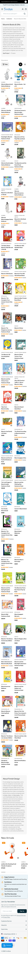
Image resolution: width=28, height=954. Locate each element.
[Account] (23, 9)
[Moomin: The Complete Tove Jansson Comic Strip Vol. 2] (7, 521)
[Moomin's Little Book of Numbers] (20, 207)
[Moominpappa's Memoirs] (20, 604)
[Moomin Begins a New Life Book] (20, 629)
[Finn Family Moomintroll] (7, 499)
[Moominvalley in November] (20, 550)
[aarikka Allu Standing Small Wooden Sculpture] (10, 850)
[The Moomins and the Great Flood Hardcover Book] (20, 153)
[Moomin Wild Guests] (7, 264)
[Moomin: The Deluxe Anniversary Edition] (7, 629)
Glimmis (3, 82)
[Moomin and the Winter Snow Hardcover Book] (7, 369)
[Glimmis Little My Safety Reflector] (7, 100)
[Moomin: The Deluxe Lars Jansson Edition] (7, 726)
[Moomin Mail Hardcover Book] (7, 604)
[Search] (25, 14)
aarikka (3, 862)
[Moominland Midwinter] (20, 521)
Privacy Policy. (6, 917)
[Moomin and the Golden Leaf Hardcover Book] (20, 676)
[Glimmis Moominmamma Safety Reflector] (20, 181)
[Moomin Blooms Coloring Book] (7, 701)
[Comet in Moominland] (20, 499)
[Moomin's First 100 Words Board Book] (20, 264)
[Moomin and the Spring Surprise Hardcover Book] (7, 578)
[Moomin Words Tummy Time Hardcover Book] (20, 344)
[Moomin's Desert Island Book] (20, 397)
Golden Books (5, 271)
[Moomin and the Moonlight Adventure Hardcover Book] (20, 652)
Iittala (5, 795)
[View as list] (25, 64)
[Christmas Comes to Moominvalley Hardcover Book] (20, 100)
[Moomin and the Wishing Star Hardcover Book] (20, 472)
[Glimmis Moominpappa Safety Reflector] (7, 207)
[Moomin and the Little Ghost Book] (20, 726)
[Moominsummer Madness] (7, 676)
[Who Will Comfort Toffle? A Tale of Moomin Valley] (20, 369)
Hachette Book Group (7, 134)
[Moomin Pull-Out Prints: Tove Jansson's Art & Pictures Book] (20, 701)
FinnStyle (7, 951)
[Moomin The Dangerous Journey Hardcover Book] (7, 318)
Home (3, 18)
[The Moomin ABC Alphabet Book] (20, 236)
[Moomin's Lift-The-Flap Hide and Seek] (20, 127)
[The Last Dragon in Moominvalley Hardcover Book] (7, 472)
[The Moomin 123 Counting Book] (7, 344)
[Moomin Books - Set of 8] (20, 74)
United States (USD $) (9, 934)
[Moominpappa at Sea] (20, 448)
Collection (9, 18)
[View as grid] (20, 64)
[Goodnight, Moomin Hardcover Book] (7, 127)
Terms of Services (21, 915)
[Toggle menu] (2, 9)
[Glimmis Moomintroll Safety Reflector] (7, 74)
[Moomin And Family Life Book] (7, 421)
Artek (9, 795)
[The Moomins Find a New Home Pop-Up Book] (20, 578)
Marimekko (17, 795)
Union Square (18, 108)
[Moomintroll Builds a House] (20, 750)
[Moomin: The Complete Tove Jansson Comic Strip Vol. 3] (7, 550)
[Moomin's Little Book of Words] (7, 181)
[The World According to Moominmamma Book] (20, 421)
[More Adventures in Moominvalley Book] (7, 652)
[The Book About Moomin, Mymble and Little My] (7, 236)
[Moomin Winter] (20, 318)
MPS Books (17, 82)
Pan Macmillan (18, 429)
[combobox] (14, 14)
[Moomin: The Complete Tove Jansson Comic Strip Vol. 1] (7, 288)
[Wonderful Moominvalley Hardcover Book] (7, 750)
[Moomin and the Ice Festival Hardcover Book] (7, 448)
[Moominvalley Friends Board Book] (20, 288)
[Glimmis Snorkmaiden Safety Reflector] (7, 153)
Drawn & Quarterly (6, 243)
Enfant (16, 161)
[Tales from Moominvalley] (7, 397)
